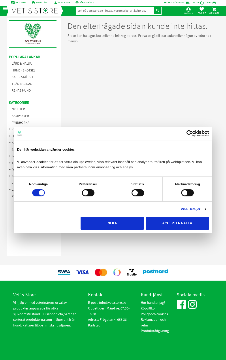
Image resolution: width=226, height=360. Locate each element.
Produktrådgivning (155, 331)
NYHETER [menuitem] (18, 109)
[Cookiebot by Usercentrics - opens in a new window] (189, 133)
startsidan (168, 36)
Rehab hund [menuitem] (21, 90)
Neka (112, 223)
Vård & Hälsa (87, 2)
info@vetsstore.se (112, 302)
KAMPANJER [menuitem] (20, 116)
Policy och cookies (154, 314)
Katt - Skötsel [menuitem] (23, 77)
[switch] (88, 192)
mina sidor (64, 2)
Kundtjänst (42, 2)
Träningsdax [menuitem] (22, 84)
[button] (7, 9)
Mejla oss (20, 2)
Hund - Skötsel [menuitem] (23, 70)
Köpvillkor (148, 308)
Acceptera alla (177, 223)
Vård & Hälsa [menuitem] (22, 64)
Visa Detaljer (190, 209)
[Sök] (158, 11)
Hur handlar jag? (153, 302)
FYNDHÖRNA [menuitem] (20, 123)
